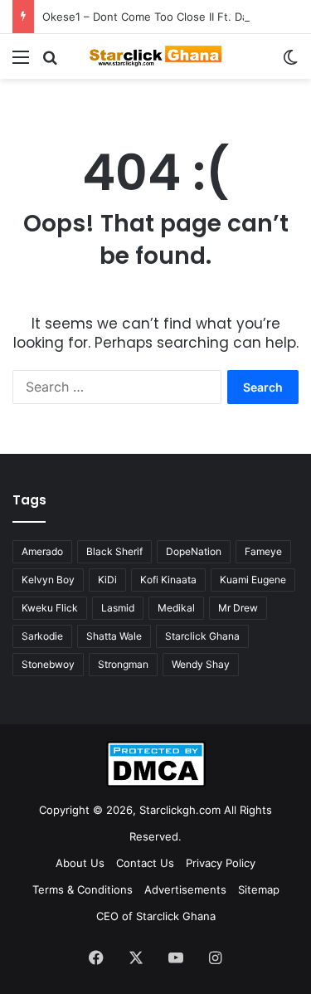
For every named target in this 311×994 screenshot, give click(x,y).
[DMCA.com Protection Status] (156, 783)
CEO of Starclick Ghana (156, 916)
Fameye (263, 551)
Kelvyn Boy (48, 579)
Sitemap (258, 889)
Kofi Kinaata (168, 579)
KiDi (107, 579)
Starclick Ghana (202, 636)
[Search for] (49, 62)
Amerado (42, 551)
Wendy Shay (201, 664)
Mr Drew (238, 608)
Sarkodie (42, 636)
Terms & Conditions (82, 889)
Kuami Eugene (253, 579)
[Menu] (20, 62)
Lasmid (117, 608)
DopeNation (193, 551)
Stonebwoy (48, 664)
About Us (80, 863)
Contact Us (145, 863)
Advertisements (185, 889)
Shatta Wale (114, 636)
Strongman (123, 664)
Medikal (176, 608)
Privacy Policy (220, 863)
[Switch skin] (290, 62)
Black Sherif (114, 551)
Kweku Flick (50, 608)
